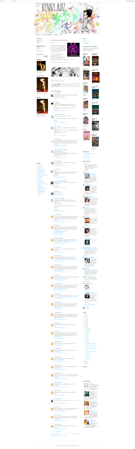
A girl (91, 228)
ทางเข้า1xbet (74, 343)
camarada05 (56, 214)
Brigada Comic (87, 207)
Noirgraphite (86, 268)
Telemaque (86, 43)
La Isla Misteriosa (41, 182)
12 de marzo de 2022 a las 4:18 (60, 395)
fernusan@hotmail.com (58, 114)
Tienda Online (38, 34)
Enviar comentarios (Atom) (61, 435)
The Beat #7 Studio (88, 196)
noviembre (87, 330)
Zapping (39, 194)
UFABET (76, 335)
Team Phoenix (87, 41)
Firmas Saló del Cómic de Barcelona (94, 411)
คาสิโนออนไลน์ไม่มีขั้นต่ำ (66, 242)
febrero (86, 358)
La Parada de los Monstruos (89, 153)
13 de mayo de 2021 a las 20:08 (60, 279)
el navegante (40, 176)
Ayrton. (91, 383)
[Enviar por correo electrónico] (54, 84)
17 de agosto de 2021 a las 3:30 (60, 369)
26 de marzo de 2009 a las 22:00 (60, 97)
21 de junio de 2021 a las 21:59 (60, 319)
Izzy (54, 101)
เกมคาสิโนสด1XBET (69, 409)
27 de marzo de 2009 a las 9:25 (60, 110)
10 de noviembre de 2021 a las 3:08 (61, 378)
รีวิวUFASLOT (56, 250)
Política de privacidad (88, 164)
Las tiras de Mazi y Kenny (42, 183)
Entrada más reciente (55, 433)
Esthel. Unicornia (88, 352)
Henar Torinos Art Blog (89, 257)
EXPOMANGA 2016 (93, 391)
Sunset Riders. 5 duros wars (90, 346)
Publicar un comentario (57, 431)
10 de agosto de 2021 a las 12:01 (60, 361)
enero (86, 359)
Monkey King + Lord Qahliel (59, 180)
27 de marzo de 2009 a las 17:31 (60, 157)
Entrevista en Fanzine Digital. (90, 343)
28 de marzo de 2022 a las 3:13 (60, 411)
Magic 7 (85, 40)
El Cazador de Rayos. (42, 173)
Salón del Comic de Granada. (90, 351)
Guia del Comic (87, 157)
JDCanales (56, 126)
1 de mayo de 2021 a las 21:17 (60, 251)
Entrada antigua (77, 433)
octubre (86, 332)
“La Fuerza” (71, 59)
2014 (85, 319)
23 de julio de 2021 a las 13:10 (60, 345)
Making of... (40, 185)
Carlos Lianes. (68, 62)
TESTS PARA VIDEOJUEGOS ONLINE (93, 174)
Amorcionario (92, 258)
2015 (85, 317)
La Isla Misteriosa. (93, 401)
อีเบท (75, 287)
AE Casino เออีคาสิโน (66, 259)
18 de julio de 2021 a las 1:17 (59, 338)
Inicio (66, 433)
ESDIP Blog (86, 307)
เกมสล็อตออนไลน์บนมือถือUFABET (60, 231)
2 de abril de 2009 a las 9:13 (59, 194)
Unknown (56, 275)
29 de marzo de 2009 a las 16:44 (60, 187)
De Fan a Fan (86, 155)
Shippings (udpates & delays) (89, 208)
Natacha (55, 225)
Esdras (55, 191)
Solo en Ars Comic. (55, 42)
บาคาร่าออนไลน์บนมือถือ (72, 296)
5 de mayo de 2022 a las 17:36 (60, 420)
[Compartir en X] (57, 84)
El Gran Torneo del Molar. (42, 175)
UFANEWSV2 (56, 247)
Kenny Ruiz (41, 40)
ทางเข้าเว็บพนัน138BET (58, 270)
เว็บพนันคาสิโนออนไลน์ (72, 240)
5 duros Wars (87, 356)
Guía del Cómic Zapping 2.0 (89, 304)
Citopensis (56, 169)
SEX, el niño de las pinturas (89, 276)
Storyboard (40, 193)
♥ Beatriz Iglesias (87, 238)
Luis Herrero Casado (58, 198)
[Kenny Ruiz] (37, 50)
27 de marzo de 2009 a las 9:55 (60, 122)
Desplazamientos (41, 169)
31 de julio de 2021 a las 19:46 (60, 353)
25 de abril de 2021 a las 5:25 (59, 234)
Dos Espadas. (40, 172)
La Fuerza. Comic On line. (90, 345)
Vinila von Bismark (93, 239)
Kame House (86, 156)
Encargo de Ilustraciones (47, 34)
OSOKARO (86, 172)
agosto (86, 333)
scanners (41, 42)
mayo (86, 338)
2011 (85, 324)
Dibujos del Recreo (41, 171)
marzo (86, 342)
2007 (85, 363)
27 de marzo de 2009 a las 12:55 (60, 145)
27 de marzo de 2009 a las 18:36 (60, 165)
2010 (85, 325)
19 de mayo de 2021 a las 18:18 (60, 290)
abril (86, 340)
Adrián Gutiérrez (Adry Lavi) (59, 149)
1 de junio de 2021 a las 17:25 (60, 298)
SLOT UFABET (57, 230)
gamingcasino (57, 398)
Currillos (39, 168)
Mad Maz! (92, 218)
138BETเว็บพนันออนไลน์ (58, 317)
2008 (85, 361)
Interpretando (40, 181)
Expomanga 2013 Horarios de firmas (90, 269)
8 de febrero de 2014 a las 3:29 (60, 221)
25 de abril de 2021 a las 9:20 (59, 243)
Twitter (61, 34)
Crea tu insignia (39, 51)
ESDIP (39, 179)
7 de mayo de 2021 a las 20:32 (60, 261)
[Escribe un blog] (55, 84)
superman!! (92, 284)
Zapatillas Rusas (87, 227)
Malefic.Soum (40, 186)
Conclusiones (40, 166)
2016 (85, 316)
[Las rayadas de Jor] (88, 292)
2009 (85, 327)
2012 (85, 322)
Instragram (56, 34)
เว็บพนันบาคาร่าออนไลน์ (62, 296)
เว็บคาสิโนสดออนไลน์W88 (63, 278)
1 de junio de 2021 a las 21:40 (60, 308)
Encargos (39, 178)
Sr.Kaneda (56, 93)
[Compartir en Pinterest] (59, 84)
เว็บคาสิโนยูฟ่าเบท (57, 336)
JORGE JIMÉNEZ (87, 283)
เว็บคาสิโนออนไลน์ (57, 242)
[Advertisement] (41, 140)
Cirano (86, 354)
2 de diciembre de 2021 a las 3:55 (60, 386)
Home (85, 163)
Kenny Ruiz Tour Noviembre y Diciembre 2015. (93, 421)
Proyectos (39, 189)
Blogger (77, 445)
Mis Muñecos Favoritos (42, 188)
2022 (85, 314)
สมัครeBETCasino (64, 288)
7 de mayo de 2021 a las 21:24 (60, 271)
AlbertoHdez (56, 161)
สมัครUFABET (56, 385)
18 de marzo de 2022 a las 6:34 (60, 403)
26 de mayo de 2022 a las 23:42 (60, 428)
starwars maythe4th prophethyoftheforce (41, 192)
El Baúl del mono (87, 185)
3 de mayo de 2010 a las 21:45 (60, 211)
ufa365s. (55, 406)
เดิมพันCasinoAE (74, 259)
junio (86, 337)
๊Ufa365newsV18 (57, 238)
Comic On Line (40, 165)
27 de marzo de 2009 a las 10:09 (60, 135)
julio (86, 335)
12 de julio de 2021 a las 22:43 (60, 327)
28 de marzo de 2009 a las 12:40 (60, 177)
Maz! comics (87, 217)
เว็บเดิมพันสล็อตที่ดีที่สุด (58, 232)
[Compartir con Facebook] (58, 84)
